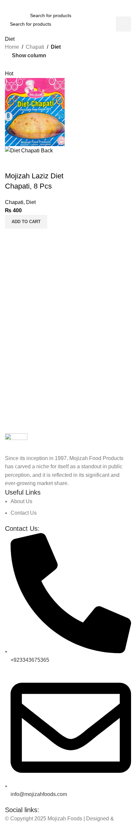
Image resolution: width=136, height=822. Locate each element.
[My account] (128, 15)
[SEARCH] (123, 24)
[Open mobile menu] (8, 15)
